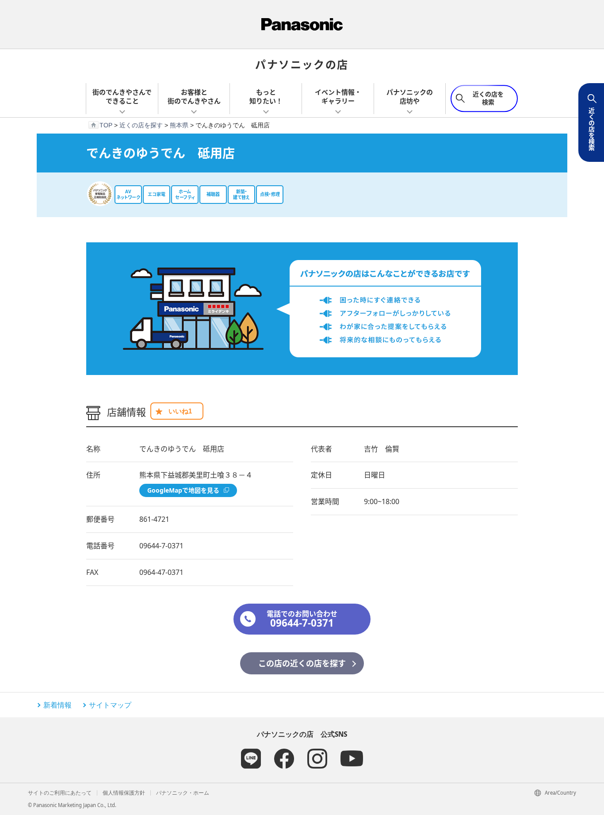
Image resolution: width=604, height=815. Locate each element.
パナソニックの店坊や (409, 96)
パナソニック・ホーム (182, 792)
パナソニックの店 (301, 64)
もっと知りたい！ (266, 96)
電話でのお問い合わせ (302, 619)
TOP (105, 125)
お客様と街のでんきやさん (194, 96)
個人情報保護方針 (124, 792)
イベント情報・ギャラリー (338, 96)
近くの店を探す (141, 125)
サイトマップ (110, 705)
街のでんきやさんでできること (122, 96)
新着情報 (57, 705)
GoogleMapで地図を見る (183, 490)
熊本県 (179, 125)
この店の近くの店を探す (302, 663)
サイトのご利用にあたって (60, 792)
